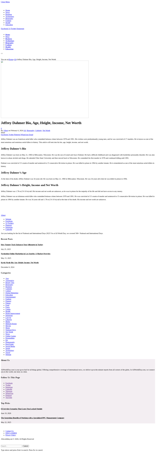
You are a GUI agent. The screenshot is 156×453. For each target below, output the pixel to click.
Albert (5, 131)
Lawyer (8, 318)
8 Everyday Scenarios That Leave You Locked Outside (21, 409)
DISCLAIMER (11, 433)
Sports (7, 348)
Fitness (8, 303)
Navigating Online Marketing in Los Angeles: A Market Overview (25, 254)
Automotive (9, 281)
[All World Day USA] (20, 57)
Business (8, 14)
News (7, 12)
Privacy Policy (10, 435)
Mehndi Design (11, 324)
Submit (25, 446)
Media (7, 322)
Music (7, 328)
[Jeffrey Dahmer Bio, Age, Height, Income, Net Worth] (45, 117)
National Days (10, 330)
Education (9, 25)
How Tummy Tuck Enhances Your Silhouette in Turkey (22, 245)
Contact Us (9, 431)
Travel (7, 352)
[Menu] (2, 53)
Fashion (8, 21)
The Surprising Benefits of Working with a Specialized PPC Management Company (32, 418)
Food (7, 305)
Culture (8, 291)
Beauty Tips (9, 283)
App (7, 278)
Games (8, 309)
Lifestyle (8, 320)
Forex (7, 307)
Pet (6, 340)
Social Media (10, 346)
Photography (10, 342)
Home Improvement (12, 313)
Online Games (10, 336)
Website (8, 355)
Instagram (9, 315)
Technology (9, 16)
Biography (9, 19)
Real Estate (9, 344)
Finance (8, 301)
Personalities (10, 338)
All (25, 131)
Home (7, 10)
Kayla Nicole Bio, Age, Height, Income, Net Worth (20, 263)
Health (7, 23)
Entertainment (10, 297)
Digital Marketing (11, 293)
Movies (8, 326)
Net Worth (46, 131)
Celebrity (38, 131)
